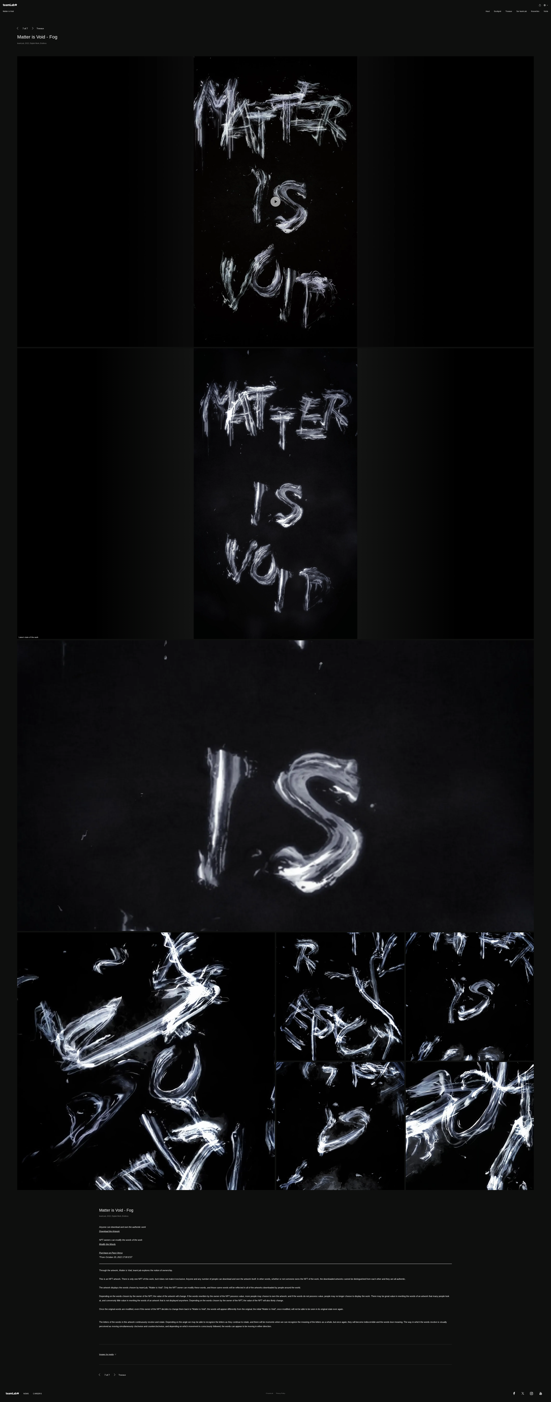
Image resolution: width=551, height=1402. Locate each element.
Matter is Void (8, 11)
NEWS (26, 1394)
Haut (488, 11)
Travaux (509, 11)
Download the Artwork (109, 1231)
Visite (546, 11)
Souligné (497, 11)
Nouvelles (535, 11)
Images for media (106, 1354)
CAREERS (37, 1394)
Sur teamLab (521, 11)
